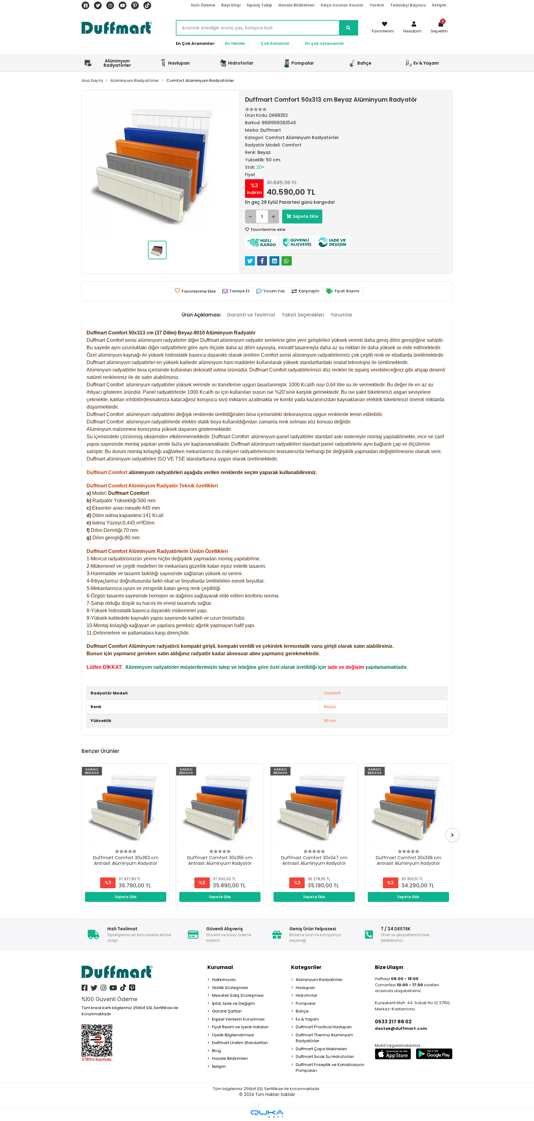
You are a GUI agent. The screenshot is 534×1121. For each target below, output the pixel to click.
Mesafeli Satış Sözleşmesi (238, 995)
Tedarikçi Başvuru (408, 5)
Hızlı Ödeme (203, 5)
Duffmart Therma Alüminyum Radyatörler (324, 1038)
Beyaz (330, 707)
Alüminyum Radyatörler (319, 980)
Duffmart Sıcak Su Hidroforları (325, 1056)
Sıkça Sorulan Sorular (341, 5)
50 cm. (330, 721)
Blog (216, 1051)
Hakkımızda (223, 980)
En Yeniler (235, 43)
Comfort (332, 693)
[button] (412, 28)
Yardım (377, 5)
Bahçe (302, 1011)
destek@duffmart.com (401, 1028)
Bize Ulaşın (389, 967)
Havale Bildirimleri (296, 5)
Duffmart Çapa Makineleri (321, 1049)
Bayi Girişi (230, 5)
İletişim (439, 5)
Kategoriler (306, 967)
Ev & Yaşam (307, 1019)
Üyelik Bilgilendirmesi (233, 1035)
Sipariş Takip (259, 5)
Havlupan (305, 988)
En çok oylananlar (324, 43)
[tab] (201, 315)
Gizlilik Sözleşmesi (230, 988)
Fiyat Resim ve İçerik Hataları (240, 1027)
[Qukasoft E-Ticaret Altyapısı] (267, 1114)
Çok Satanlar (275, 43)
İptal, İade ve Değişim (233, 1003)
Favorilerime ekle (268, 229)
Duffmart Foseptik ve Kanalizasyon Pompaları (330, 1068)
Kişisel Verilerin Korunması (238, 1019)
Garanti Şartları (227, 1011)
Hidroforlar (306, 995)
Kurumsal (220, 967)
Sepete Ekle (305, 216)
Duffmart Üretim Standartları (240, 1043)
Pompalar (306, 1003)
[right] (452, 835)
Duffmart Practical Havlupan (324, 1027)
